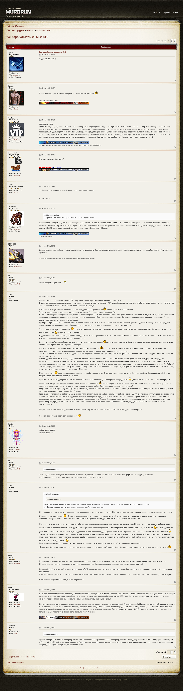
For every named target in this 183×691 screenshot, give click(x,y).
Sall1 (15, 634)
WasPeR (17, 284)
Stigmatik (17, 604)
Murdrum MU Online (68, 680)
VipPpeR (17, 140)
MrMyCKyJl (18, 267)
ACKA (15, 192)
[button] (175, 41)
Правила (167, 12)
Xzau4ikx (17, 449)
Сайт (153, 12)
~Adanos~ (17, 229)
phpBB (101, 680)
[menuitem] (11, 26)
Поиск (175, 12)
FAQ (159, 12)
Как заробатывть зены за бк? (27, 37)
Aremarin (16, 75)
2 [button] (171, 41)
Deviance (17, 175)
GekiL (16, 109)
